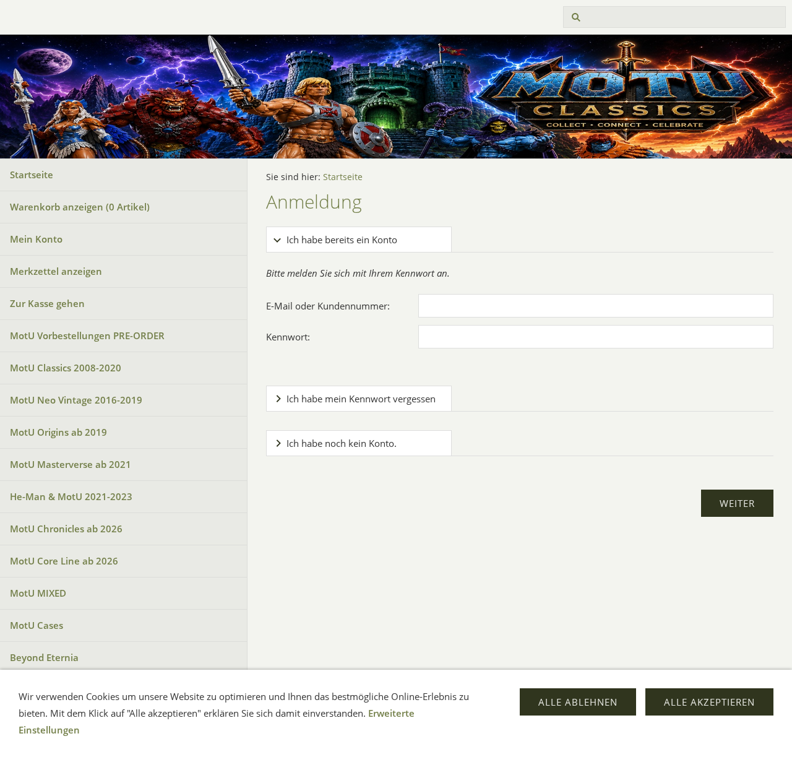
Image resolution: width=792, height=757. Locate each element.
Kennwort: (288, 337)
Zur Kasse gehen (47, 303)
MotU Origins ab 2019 (58, 432)
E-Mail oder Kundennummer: (328, 306)
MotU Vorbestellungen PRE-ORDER (87, 335)
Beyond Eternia (44, 657)
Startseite (31, 174)
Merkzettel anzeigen (56, 271)
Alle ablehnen (578, 702)
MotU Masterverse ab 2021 (70, 464)
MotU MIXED (38, 593)
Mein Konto (36, 239)
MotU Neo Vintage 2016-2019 (76, 400)
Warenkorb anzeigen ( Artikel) (80, 207)
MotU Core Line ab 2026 (64, 561)
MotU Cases (36, 625)
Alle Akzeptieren (709, 702)
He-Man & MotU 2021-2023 (71, 496)
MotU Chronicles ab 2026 (66, 528)
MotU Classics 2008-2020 (65, 367)
